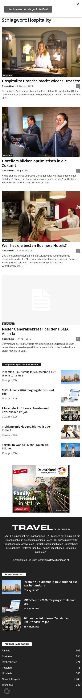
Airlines (6, 650)
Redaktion (8, 86)
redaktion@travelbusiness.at (53, 560)
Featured (7, 667)
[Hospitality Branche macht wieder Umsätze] (41, 52)
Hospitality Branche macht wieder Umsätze (41, 80)
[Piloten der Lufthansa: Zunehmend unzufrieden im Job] (70, 413)
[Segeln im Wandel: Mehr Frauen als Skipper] (70, 450)
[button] (7, 691)
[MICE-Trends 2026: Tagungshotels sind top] (70, 395)
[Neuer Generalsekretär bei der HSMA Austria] (41, 300)
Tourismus (8, 323)
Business (7, 656)
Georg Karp (8, 338)
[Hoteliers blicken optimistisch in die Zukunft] (41, 132)
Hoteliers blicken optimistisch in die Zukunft (34, 163)
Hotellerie (7, 75)
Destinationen (9, 662)
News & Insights (11, 679)
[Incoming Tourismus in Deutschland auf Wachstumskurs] (70, 377)
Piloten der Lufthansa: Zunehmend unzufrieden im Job (25, 410)
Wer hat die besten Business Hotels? (34, 245)
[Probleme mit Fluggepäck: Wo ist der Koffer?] (70, 432)
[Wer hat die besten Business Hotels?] (41, 216)
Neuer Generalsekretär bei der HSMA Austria (35, 331)
